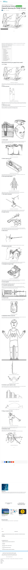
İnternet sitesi (16, 531)
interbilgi (11, 558)
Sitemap (1, 563)
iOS (8, 552)
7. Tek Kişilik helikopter (5, 53)
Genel (4, 6)
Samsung (4, 553)
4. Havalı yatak (5, 51)
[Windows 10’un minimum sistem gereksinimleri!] (5, 513)
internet (16, 554)
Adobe (9, 554)
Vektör (7, 554)
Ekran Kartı (12, 553)
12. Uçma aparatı (5, 56)
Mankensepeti (16, 558)
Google (15, 552)
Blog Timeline (2, 560)
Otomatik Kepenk (21, 558)
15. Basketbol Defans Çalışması (7, 58)
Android (7, 552)
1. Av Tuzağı (4, 49)
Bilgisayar (15, 553)
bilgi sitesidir (11, 554)
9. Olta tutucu (5, 54)
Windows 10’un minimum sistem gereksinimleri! (5, 514)
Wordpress (13, 552)
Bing (9, 553)
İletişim (1, 561)
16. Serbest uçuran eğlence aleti (7, 59)
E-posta (3, 531)
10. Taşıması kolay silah (6, 55)
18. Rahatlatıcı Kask (5, 60)
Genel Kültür (10, 6)
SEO (10, 553)
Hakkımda (2, 562)
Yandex (7, 553)
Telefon (2, 554)
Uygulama (5, 554)
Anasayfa (2, 559)
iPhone (5, 553)
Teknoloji (18, 6)
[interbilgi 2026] (4, 1)
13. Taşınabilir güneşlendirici (6, 57)
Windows (10, 552)
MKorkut (4, 10)
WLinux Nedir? (21, 514)
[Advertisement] (14, 37)
